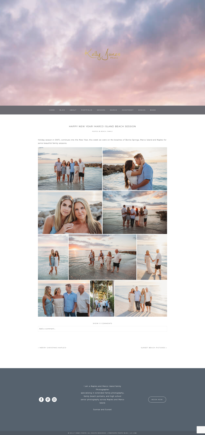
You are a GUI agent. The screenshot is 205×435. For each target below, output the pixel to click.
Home (52, 110)
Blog (62, 110)
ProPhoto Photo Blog (118, 433)
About (73, 110)
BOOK (153, 110)
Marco (113, 110)
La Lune (133, 433)
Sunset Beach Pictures (153, 348)
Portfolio (86, 110)
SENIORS (101, 110)
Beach (103, 131)
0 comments (102, 323)
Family (110, 131)
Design (141, 110)
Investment (128, 110)
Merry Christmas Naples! (53, 348)
